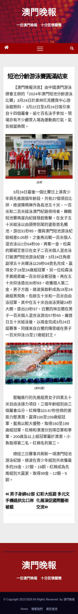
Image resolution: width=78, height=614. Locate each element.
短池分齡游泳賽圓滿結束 (37, 76)
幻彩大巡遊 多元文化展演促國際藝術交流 (53, 500)
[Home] (6, 48)
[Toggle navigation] (40, 48)
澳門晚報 (39, 12)
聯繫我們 (37, 609)
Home (24, 609)
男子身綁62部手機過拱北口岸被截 (20, 500)
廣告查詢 (51, 609)
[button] (72, 48)
